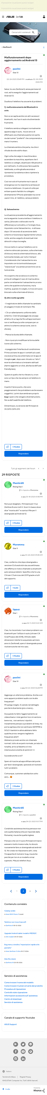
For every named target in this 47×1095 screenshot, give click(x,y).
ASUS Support (10, 1024)
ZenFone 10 (10, 963)
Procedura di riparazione (15, 989)
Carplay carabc (9, 911)
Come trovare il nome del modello (19, 982)
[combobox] (23, 32)
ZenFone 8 (7, 47)
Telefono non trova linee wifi (15, 922)
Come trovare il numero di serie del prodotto (23, 986)
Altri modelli (10, 937)
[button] (8, 446)
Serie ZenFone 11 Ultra (13, 951)
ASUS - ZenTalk (14, 17)
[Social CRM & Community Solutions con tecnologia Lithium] (39, 1090)
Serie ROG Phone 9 (12, 914)
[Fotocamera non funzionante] (43, 468)
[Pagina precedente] (11, 891)
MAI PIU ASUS (10, 959)
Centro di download (12, 999)
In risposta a (29, 490)
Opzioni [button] (43, 47)
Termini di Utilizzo (9, 1077)
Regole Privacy (25, 1077)
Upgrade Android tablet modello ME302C (20, 933)
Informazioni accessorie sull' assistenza (20, 996)
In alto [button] (7, 1089)
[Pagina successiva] (35, 891)
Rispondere (23, 454)
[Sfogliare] (4, 17)
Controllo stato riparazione (15, 992)
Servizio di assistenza (13, 1002)
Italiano (8, 1071)
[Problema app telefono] (39, 468)
